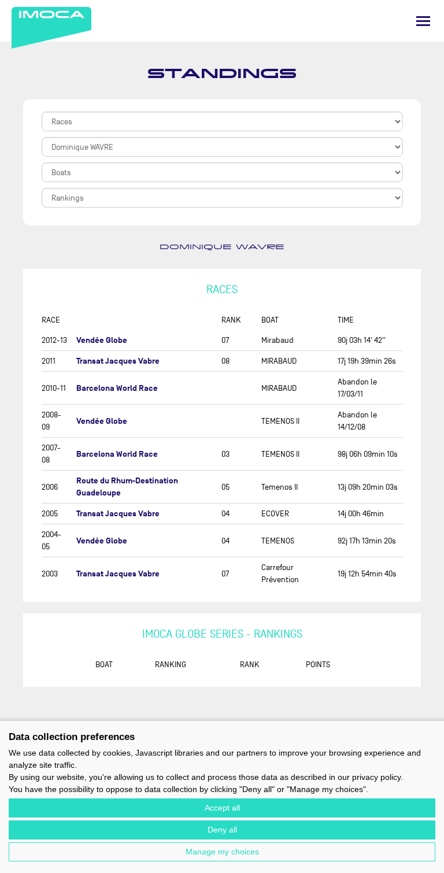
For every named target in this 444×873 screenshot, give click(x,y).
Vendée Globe (101, 340)
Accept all (222, 807)
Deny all (222, 829)
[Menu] (423, 21)
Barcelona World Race (117, 388)
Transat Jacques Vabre (118, 361)
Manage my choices (222, 851)
